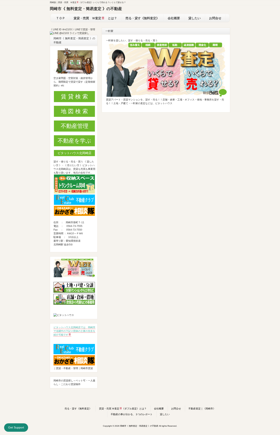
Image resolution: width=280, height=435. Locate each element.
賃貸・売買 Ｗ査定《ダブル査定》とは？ (123, 408)
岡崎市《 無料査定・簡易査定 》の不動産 (86, 9)
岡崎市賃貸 (87, 368)
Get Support (16, 427)
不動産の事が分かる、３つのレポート (132, 414)
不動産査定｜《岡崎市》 (201, 408)
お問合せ (176, 408)
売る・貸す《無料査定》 (78, 408)
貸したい (165, 414)
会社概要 (159, 408)
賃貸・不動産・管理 (67, 368)
